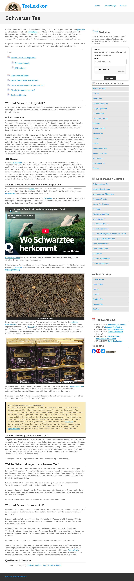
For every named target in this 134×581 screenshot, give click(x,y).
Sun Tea (96, 94)
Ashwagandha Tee (100, 148)
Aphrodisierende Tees (101, 214)
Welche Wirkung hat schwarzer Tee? (24, 80)
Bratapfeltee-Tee (99, 128)
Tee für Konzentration (101, 229)
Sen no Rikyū (98, 284)
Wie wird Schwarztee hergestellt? (23, 58)
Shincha (96, 294)
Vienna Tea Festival (115, 329)
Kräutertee (107, 55)
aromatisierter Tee (76, 386)
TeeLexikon (35, 6)
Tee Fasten (97, 209)
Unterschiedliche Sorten (20, 75)
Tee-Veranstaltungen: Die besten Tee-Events (109, 234)
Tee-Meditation (98, 113)
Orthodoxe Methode (22, 63)
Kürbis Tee (69, 422)
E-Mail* (96, 58)
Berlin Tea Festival (115, 341)
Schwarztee (111, 52)
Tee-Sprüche (97, 254)
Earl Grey (31, 327)
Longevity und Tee (99, 219)
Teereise (96, 168)
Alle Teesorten (100, 52)
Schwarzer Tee (98, 279)
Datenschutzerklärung (19, 576)
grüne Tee (81, 29)
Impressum (8, 576)
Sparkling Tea (98, 299)
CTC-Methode (20, 68)
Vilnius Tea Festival (115, 332)
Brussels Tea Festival (113, 327)
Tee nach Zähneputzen (101, 259)
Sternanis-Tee (98, 133)
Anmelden (110, 78)
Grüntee (120, 52)
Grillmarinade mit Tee (101, 184)
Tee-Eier (96, 143)
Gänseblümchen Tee (100, 104)
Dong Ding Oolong (100, 108)
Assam (31, 189)
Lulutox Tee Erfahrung (101, 204)
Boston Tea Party (99, 89)
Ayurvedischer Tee (100, 153)
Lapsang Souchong (12, 270)
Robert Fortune (98, 158)
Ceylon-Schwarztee (12, 258)
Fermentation (32, 32)
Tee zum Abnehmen (100, 224)
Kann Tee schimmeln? (101, 244)
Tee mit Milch (73, 550)
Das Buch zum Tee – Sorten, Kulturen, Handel (44, 565)
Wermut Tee (97, 99)
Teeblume (96, 123)
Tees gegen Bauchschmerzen (104, 239)
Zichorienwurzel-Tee (100, 118)
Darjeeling (48, 198)
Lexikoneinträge (110, 6)
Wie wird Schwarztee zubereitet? (23, 90)
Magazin (123, 6)
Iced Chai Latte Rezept (101, 189)
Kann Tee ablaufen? (100, 249)
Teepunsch (97, 138)
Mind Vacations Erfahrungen (103, 194)
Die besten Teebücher (101, 264)
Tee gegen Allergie (100, 199)
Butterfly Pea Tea (99, 163)
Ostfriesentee (10, 193)
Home (97, 6)
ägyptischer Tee (14, 429)
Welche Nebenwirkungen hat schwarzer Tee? (27, 85)
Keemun (18, 267)
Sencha (96, 289)
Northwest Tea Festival (117, 325)
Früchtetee (97, 55)
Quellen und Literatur (18, 95)
